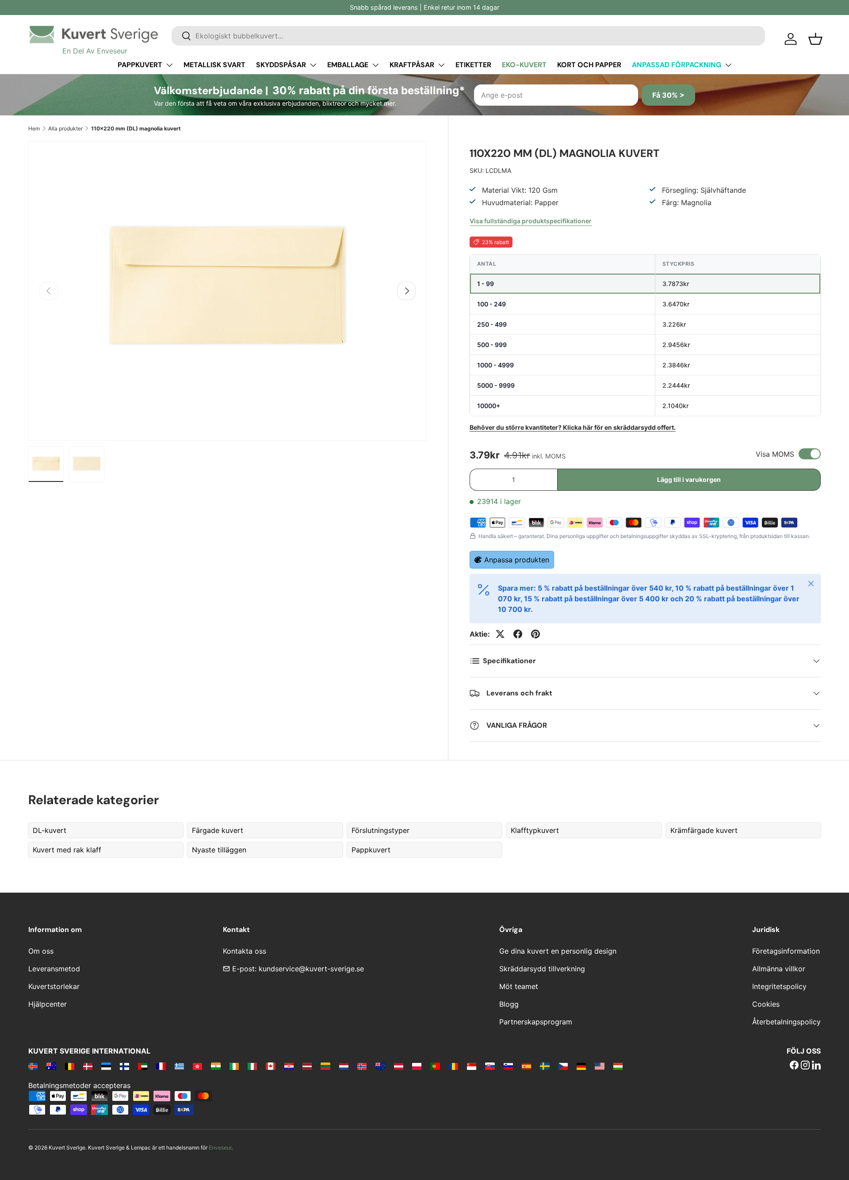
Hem (34, 128)
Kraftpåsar (412, 64)
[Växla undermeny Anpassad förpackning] (728, 65)
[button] (815, 39)
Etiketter (473, 64)
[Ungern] (618, 1066)
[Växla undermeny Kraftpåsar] (441, 65)
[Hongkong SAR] (197, 1066)
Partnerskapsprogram (535, 1021)
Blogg (509, 1004)
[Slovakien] (489, 1066)
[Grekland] (179, 1066)
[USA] (599, 1066)
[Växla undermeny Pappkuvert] (169, 65)
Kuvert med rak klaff (67, 849)
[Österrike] (398, 1066)
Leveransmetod (54, 968)
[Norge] (362, 1066)
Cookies (766, 1004)
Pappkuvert (140, 64)
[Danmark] (87, 1066)
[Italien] (252, 1066)
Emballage (347, 64)
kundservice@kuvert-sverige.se (311, 968)
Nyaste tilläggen (219, 849)
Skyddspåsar (281, 64)
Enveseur (220, 1147)
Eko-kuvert (524, 64)
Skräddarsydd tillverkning (542, 968)
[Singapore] (471, 1066)
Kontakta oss (244, 951)
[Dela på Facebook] (518, 634)
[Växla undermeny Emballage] (375, 65)
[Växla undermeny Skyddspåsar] (313, 65)
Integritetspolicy (779, 986)
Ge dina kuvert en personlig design (557, 951)
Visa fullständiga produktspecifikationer (531, 221)
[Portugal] (435, 1066)
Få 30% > (668, 95)
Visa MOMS (775, 454)
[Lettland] (307, 1066)
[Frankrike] (160, 1066)
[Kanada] (270, 1066)
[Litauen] (325, 1066)
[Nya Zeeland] (380, 1066)
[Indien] (215, 1066)
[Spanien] (526, 1066)
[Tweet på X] (500, 634)
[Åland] (33, 1066)
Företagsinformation (786, 951)
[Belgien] (69, 1066)
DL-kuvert (49, 830)
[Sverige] (544, 1066)
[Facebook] (794, 1066)
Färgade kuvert (217, 830)
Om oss (41, 951)
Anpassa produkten (516, 559)
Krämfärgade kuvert (704, 830)
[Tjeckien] (563, 1066)
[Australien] (51, 1066)
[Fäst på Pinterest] (535, 634)
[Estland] (106, 1066)
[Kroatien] (289, 1066)
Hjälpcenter (47, 1004)
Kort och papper (589, 64)
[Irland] (234, 1066)
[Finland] (124, 1066)
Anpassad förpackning (676, 64)
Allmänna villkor (778, 968)
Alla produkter (65, 128)
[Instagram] (805, 1066)
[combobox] (468, 36)
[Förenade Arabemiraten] (142, 1066)
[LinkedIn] (816, 1066)
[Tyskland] (581, 1066)
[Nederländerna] (343, 1066)
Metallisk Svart (214, 64)
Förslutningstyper (380, 830)
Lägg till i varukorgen (689, 479)
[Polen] (416, 1066)
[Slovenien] (508, 1066)
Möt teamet (518, 986)
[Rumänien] (453, 1066)
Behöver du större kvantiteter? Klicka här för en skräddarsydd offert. (573, 427)
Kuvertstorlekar (54, 986)
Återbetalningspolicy (786, 1021)
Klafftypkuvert (535, 830)
